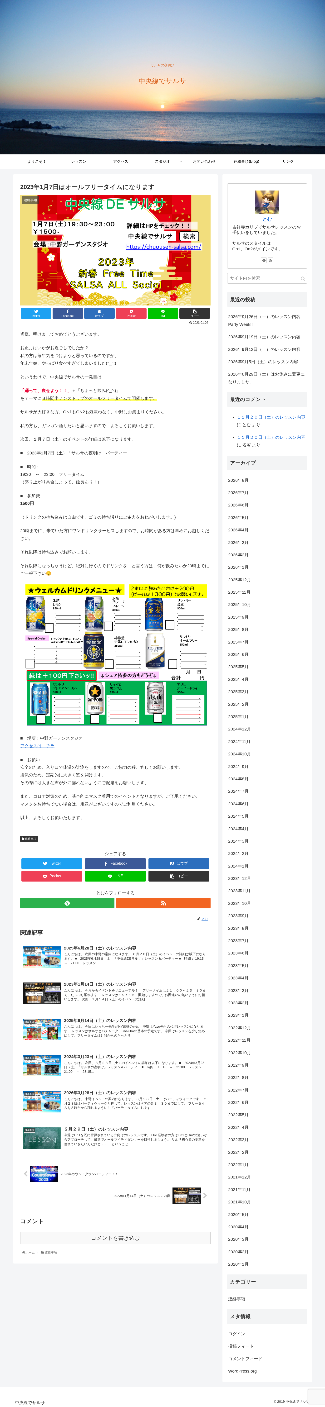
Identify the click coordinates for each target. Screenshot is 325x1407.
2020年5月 (238, 1214)
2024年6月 (238, 803)
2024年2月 (238, 853)
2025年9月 (238, 617)
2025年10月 (239, 604)
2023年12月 (239, 878)
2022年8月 (238, 1077)
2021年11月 (239, 1189)
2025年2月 (238, 704)
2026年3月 (238, 542)
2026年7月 (238, 492)
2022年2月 (238, 1152)
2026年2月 (238, 555)
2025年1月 (238, 716)
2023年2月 (238, 1003)
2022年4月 (238, 1127)
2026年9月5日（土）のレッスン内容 (263, 361)
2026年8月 (238, 480)
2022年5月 (238, 1114)
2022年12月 (239, 1027)
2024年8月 (238, 779)
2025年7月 (238, 642)
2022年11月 (239, 1040)
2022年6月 (238, 1102)
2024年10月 (239, 754)
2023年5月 (238, 965)
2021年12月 (239, 1177)
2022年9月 (238, 1065)
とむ (267, 219)
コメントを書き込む (115, 1238)
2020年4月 (238, 1227)
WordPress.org (242, 1371)
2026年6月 (238, 505)
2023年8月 (238, 928)
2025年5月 (238, 666)
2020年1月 (238, 1264)
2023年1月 (238, 1015)
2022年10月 (239, 1052)
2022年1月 (238, 1164)
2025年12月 (239, 579)
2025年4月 (238, 679)
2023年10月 (239, 903)
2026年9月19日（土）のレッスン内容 (264, 336)
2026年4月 (238, 530)
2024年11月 (239, 741)
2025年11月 (239, 592)
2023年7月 (238, 940)
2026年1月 (238, 567)
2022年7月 (238, 1090)
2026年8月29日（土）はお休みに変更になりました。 (266, 378)
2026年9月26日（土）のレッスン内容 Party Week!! (264, 320)
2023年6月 (238, 953)
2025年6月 (238, 654)
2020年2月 (238, 1252)
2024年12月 (239, 729)
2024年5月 (238, 816)
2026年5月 (238, 517)
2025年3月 (238, 691)
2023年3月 (238, 990)
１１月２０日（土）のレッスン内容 (271, 417)
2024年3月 (238, 841)
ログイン (236, 1333)
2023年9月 (238, 915)
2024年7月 (238, 791)
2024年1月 (238, 866)
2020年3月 (238, 1239)
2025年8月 (238, 629)
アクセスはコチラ (37, 746)
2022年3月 (238, 1139)
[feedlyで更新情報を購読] (67, 903)
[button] (303, 279)
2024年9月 (238, 766)
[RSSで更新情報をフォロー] (163, 903)
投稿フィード (241, 1346)
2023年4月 (238, 978)
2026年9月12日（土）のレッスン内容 (264, 349)
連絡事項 (30, 838)
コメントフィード (245, 1358)
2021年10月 (239, 1202)
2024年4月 (238, 828)
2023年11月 (239, 890)
